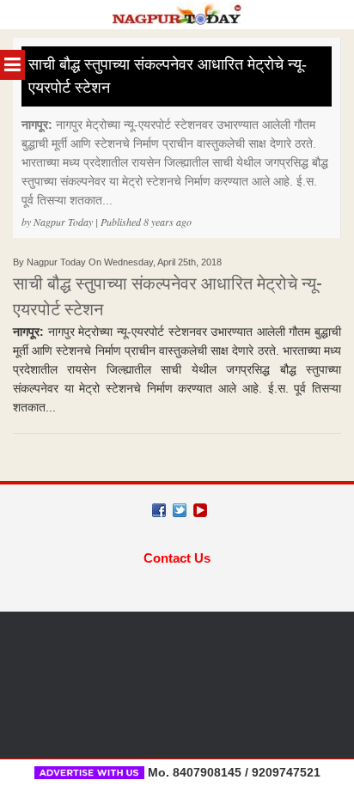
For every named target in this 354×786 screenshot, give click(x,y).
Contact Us (177, 558)
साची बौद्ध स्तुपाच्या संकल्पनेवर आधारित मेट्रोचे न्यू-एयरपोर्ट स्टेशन (167, 76)
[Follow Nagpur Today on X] (179, 510)
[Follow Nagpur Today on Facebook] (159, 510)
